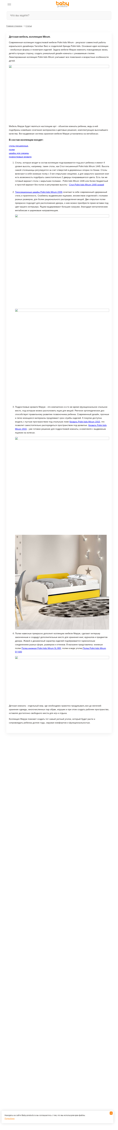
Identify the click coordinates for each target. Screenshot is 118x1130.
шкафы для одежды (19, 153)
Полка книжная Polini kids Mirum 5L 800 (41, 648)
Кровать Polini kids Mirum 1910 (84, 421)
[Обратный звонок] (24, 4)
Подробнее (10, 1119)
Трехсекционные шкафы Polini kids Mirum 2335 (38, 192)
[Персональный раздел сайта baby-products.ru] (17, 4)
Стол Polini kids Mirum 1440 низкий (86, 184)
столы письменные (18, 146)
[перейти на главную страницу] (62, 4)
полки (12, 149)
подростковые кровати (20, 157)
